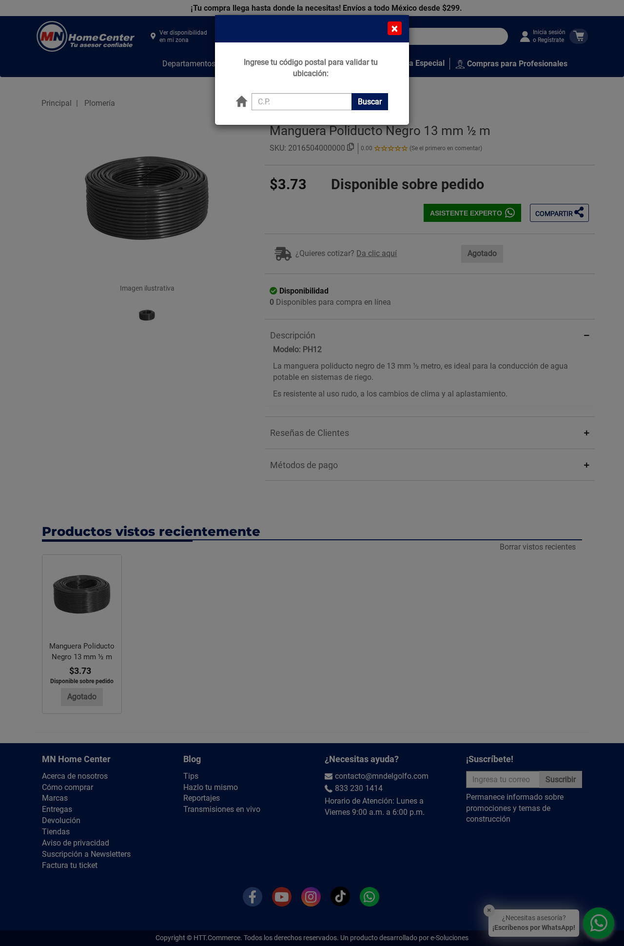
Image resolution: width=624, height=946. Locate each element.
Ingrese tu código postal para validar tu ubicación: (311, 68)
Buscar (370, 101)
